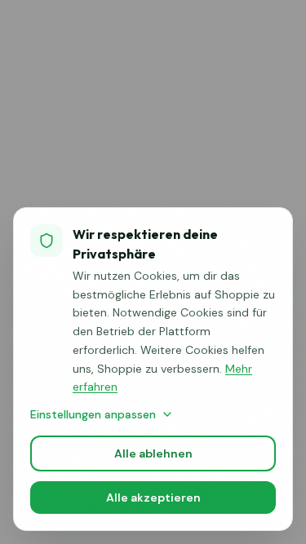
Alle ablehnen (153, 453)
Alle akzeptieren (153, 497)
